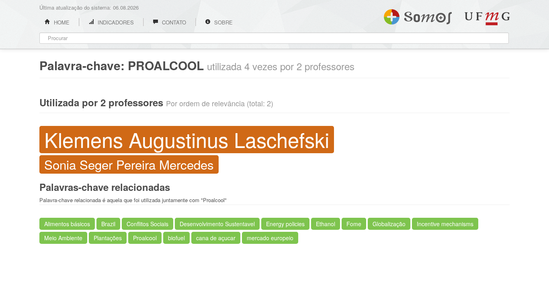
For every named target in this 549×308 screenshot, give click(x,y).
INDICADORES (115, 22)
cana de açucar (216, 238)
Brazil (108, 224)
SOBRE (223, 22)
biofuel (176, 238)
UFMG (487, 18)
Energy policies (285, 224)
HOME (61, 22)
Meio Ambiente (63, 238)
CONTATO (173, 22)
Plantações (108, 238)
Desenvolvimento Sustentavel (217, 224)
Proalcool (145, 238)
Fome (353, 224)
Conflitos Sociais (147, 224)
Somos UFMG (418, 15)
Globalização (389, 224)
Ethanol (325, 224)
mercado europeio (270, 238)
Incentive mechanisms (445, 224)
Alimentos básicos (67, 224)
